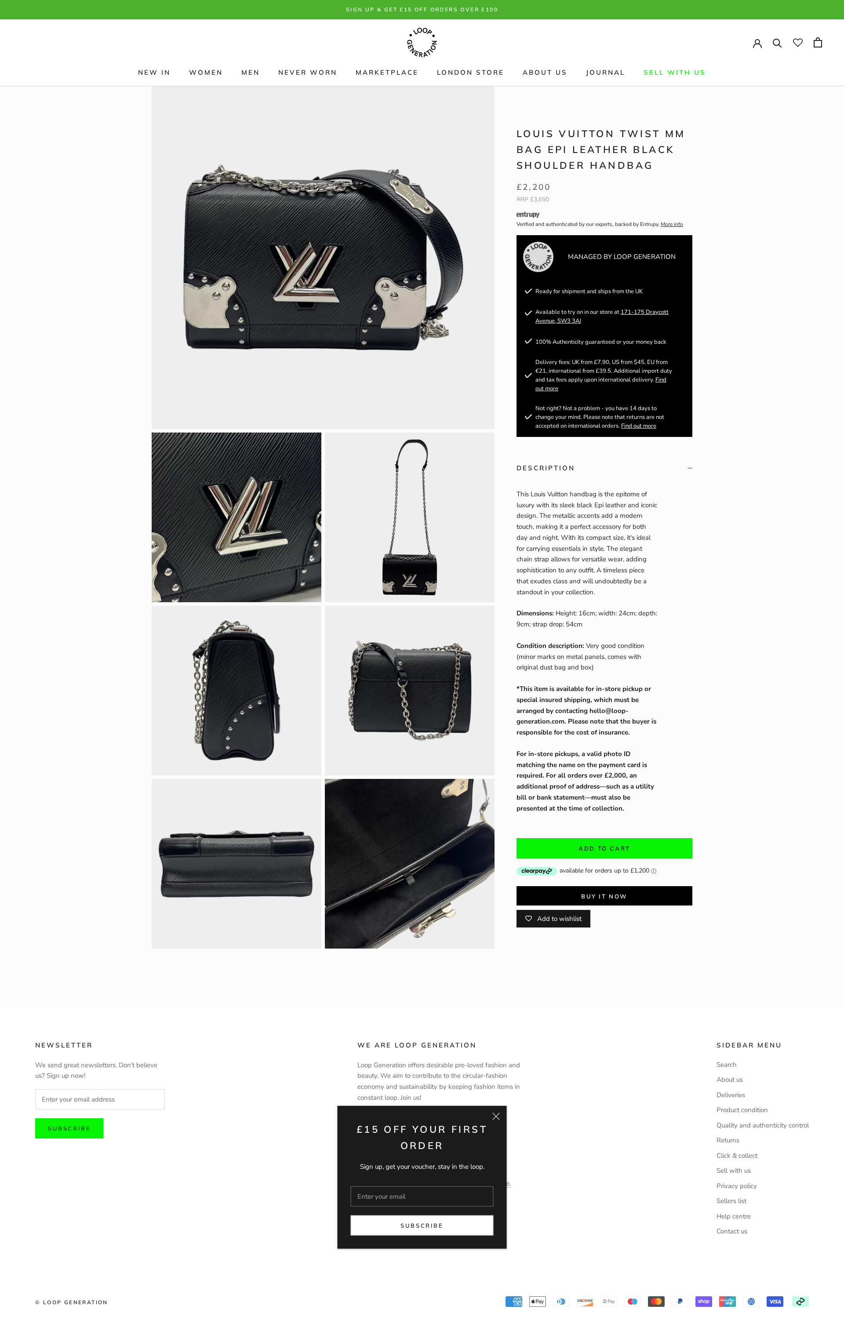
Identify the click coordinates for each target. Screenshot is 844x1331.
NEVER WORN (307, 72)
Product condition (742, 1110)
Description (546, 468)
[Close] (496, 1116)
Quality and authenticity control (763, 1125)
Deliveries (731, 1095)
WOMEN (206, 72)
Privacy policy (737, 1186)
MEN (250, 72)
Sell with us (675, 72)
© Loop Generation (71, 1302)
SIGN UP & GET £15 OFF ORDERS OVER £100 (422, 9)
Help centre (734, 1216)
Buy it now (604, 896)
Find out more (638, 426)
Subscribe (421, 1225)
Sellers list (731, 1200)
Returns (728, 1140)
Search (727, 1064)
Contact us (732, 1231)
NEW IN (154, 72)
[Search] (777, 42)
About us (730, 1079)
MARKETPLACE (387, 72)
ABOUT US (545, 72)
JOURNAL (605, 72)
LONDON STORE (470, 72)
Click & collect (737, 1155)
